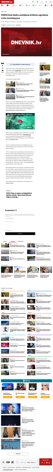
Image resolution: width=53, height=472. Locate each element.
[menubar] (46, 2)
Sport (9, 5)
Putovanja (29, 5)
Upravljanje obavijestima (9, 469)
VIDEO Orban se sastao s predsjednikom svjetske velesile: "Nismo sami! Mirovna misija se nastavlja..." (19, 195)
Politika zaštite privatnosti (26, 467)
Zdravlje (36, 5)
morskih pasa (18, 70)
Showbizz (15, 5)
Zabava (48, 5)
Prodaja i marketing (11, 467)
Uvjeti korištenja (18, 467)
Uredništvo (5, 467)
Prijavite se (20, 233)
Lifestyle (22, 5)
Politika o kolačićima (35, 467)
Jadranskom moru (27, 134)
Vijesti (4, 5)
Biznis (41, 5)
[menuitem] (46, 2)
